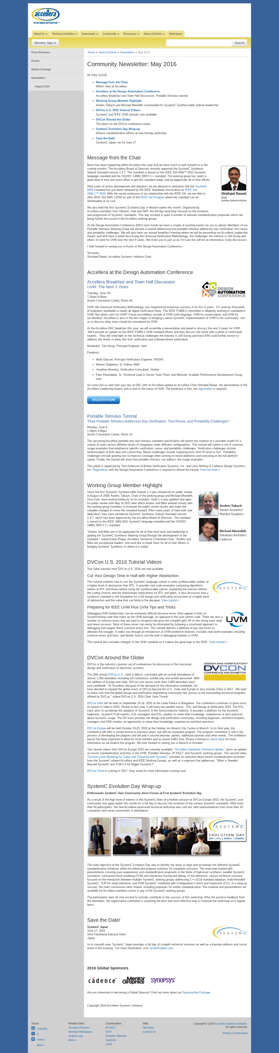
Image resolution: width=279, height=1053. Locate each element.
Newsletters (38, 77)
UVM (109, 1044)
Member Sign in (45, 43)
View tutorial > (171, 600)
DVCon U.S (115, 674)
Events (35, 60)
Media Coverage (41, 69)
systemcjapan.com (161, 948)
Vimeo (41, 1039)
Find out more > (210, 469)
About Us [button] (39, 33)
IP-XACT (111, 1027)
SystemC (111, 1040)
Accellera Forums (78, 1027)
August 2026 (42, 86)
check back (217, 739)
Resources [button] (130, 33)
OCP (108, 1032)
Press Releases (40, 52)
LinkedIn (42, 1028)
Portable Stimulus (116, 1036)
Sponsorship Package (196, 992)
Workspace (175, 33)
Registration (100, 469)
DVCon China (95, 770)
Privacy (227, 1033)
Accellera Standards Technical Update (199, 749)
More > (41, 1045)
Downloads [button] (89, 33)
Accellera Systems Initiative (231, 1023)
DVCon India (95, 703)
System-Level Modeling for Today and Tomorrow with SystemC (128, 756)
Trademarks (240, 1033)
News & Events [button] (153, 33)
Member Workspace (80, 1032)
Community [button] (110, 33)
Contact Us (149, 1032)
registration (205, 388)
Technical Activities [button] (63, 33)
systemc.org (75, 1036)
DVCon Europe (96, 728)
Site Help (148, 1027)
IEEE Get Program (152, 197)
